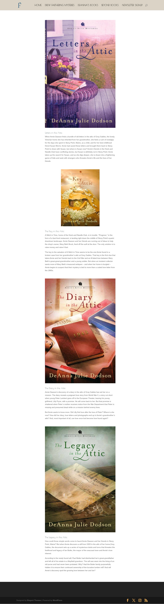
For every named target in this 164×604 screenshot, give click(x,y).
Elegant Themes (34, 600)
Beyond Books (110, 5)
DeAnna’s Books (88, 5)
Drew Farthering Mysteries (59, 5)
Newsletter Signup (132, 5)
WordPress (57, 600)
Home (38, 5)
